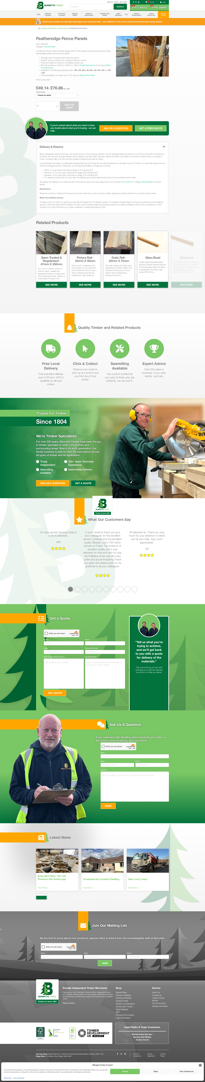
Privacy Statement (18, 1078)
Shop (119, 988)
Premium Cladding (48, 14)
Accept (125, 1071)
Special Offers (163, 14)
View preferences (187, 1071)
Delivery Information (160, 1006)
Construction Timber (104, 14)
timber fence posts (87, 65)
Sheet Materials (118, 14)
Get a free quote (150, 128)
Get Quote (55, 693)
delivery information (87, 75)
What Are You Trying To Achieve (54, 657)
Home (38, 14)
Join (105, 963)
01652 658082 (158, 7)
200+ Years (123, 2)
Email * (46, 648)
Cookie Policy (8, 1078)
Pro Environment (159, 1003)
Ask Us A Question (52, 483)
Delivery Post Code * (91, 648)
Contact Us (156, 995)
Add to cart (69, 106)
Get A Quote (83, 483)
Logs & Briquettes (151, 14)
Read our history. (69, 1003)
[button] (200, 1065)
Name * (46, 639)
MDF (126, 14)
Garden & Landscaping (88, 14)
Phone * (87, 639)
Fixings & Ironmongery (136, 14)
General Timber (75, 14)
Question (104, 770)
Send (108, 805)
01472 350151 (139, 7)
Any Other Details (91, 657)
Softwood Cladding (61, 14)
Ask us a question (116, 128)
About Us (110, 2)
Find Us (116, 2)
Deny (156, 1071)
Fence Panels (62, 28)
